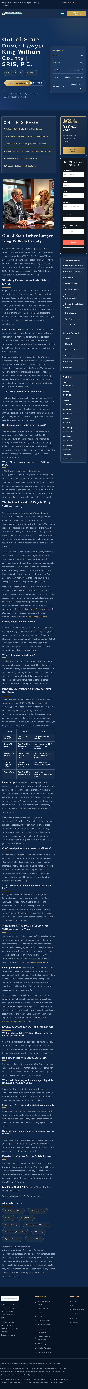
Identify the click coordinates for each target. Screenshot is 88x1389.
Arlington (67, 400)
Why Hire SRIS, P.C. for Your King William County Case (28, 151)
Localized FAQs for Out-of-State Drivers (22, 159)
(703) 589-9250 (73, 3)
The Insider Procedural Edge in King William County (27, 136)
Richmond (67, 409)
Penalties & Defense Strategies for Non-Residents (26, 144)
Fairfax (65, 382)
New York (67, 437)
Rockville (66, 418)
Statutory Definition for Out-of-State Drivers (24, 129)
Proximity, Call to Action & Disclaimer (21, 166)
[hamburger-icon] (62, 13)
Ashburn (66, 391)
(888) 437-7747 (70, 128)
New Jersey (67, 428)
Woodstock (67, 446)
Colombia (67, 455)
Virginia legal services (37, 616)
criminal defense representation (40, 609)
